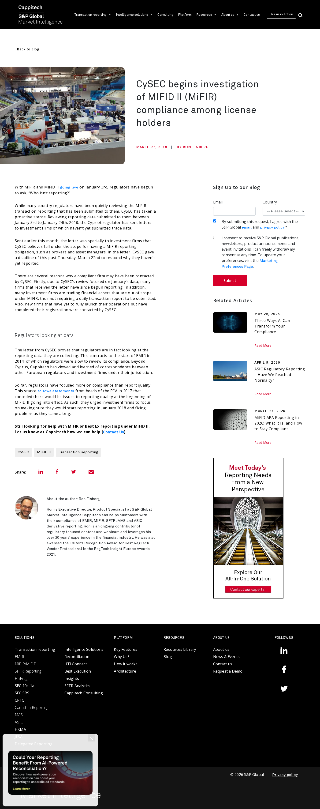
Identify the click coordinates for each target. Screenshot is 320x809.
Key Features (125, 649)
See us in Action (281, 14)
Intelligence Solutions (83, 649)
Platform (185, 14)
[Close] (91, 737)
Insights (71, 678)
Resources (204, 14)
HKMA (20, 729)
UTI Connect (75, 663)
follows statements (55, 391)
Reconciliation (76, 656)
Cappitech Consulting (83, 693)
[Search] (300, 14)
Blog (168, 656)
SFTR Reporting (28, 671)
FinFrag (21, 678)
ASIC (19, 722)
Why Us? (121, 656)
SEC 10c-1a (24, 685)
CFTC (19, 700)
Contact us (252, 14)
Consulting (165, 14)
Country (270, 202)
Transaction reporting (90, 14)
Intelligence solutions (132, 14)
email (247, 227)
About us (227, 14)
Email (218, 202)
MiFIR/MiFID (26, 663)
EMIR (19, 656)
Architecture (125, 671)
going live (69, 187)
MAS (19, 714)
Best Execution (77, 671)
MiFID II (44, 452)
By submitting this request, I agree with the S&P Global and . (260, 224)
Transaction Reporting (78, 452)
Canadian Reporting (31, 707)
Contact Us (113, 432)
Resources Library (180, 649)
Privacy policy (285, 775)
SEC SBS (22, 693)
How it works (125, 663)
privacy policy (272, 227)
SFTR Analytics (77, 685)
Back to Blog (28, 49)
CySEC (23, 452)
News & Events (226, 656)
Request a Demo (228, 671)
